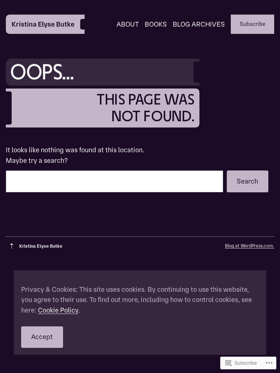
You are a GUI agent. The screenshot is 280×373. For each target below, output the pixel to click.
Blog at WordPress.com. (249, 245)
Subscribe (252, 23)
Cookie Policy (58, 310)
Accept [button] (42, 337)
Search (247, 181)
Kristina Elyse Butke (43, 24)
